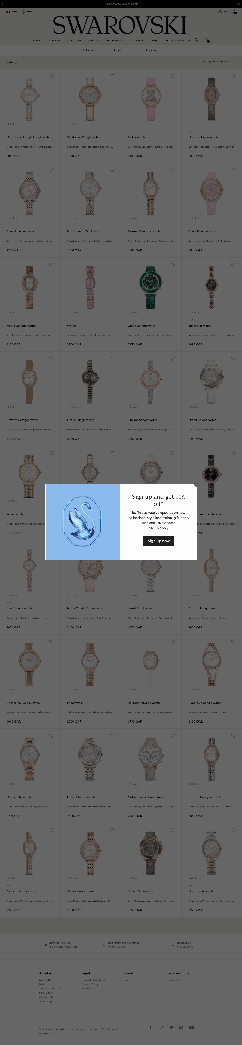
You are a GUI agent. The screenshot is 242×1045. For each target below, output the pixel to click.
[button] (196, 484)
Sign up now (159, 540)
